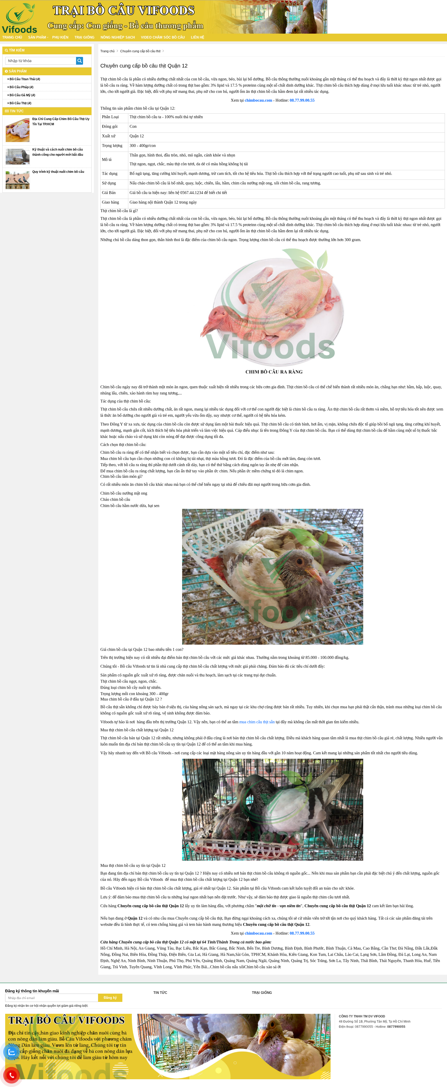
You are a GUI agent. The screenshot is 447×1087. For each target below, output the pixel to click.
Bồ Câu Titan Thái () (24, 79)
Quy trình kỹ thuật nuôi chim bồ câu (58, 172)
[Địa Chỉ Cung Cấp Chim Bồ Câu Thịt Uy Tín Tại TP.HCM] (17, 130)
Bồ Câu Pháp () (21, 87)
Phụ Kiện (60, 37)
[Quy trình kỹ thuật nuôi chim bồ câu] (17, 180)
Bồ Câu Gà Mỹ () (22, 95)
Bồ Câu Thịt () (20, 103)
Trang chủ (12, 37)
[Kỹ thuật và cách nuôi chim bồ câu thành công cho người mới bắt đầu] (17, 156)
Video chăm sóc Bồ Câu (163, 37)
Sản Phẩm (37, 37)
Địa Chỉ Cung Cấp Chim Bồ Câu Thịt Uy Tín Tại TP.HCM (61, 121)
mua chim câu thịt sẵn (257, 722)
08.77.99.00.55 (302, 100)
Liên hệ (197, 37)
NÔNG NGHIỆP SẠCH (118, 37)
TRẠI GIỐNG (84, 37)
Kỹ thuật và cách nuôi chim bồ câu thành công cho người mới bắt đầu (57, 152)
